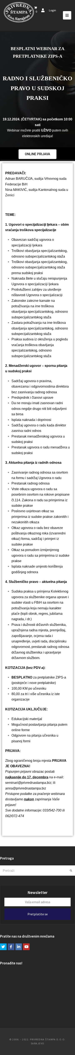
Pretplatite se (38, 914)
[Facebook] (11, 946)
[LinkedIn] (18, 946)
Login (52, 10)
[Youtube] (26, 946)
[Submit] (71, 871)
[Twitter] (3, 946)
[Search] (37, 870)
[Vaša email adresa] (37, 902)
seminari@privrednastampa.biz (28, 782)
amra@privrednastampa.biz (25, 788)
